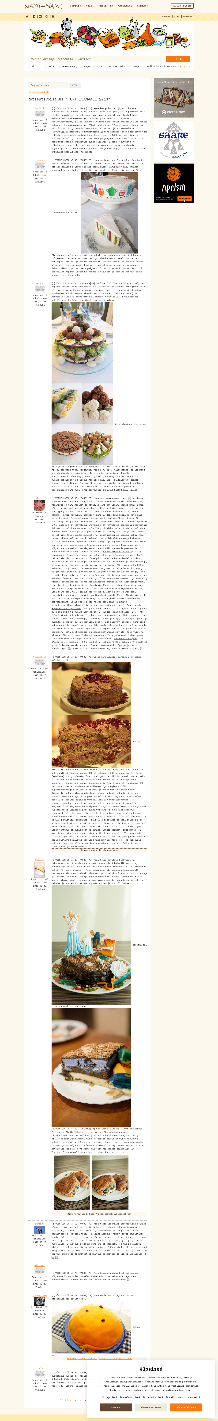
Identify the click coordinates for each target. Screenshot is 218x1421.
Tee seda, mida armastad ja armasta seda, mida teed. (99, 1358)
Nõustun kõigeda (186, 1407)
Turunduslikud (154, 1397)
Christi (39, 108)
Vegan (87, 66)
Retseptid (106, 5)
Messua (39, 160)
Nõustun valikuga (151, 1407)
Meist (90, 5)
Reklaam (187, 16)
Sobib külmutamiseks (158, 66)
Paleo (52, 66)
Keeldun (115, 1407)
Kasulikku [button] (125, 5)
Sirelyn (39, 1368)
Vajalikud (111, 1397)
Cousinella (39, 657)
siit (54, 1355)
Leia (178, 59)
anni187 (39, 1224)
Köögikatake (40, 1295)
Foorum (166, 16)
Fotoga (135, 66)
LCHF (99, 66)
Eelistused (175, 1397)
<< (59, 1400)
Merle (39, 498)
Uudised (75, 5)
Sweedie (39, 860)
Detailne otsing (180, 66)
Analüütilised (131, 1397)
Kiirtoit (37, 66)
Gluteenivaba (117, 66)
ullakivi (39, 1265)
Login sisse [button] (182, 5)
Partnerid (194, 1397)
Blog (176, 16)
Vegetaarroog (69, 66)
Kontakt (142, 5)
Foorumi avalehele (38, 92)
